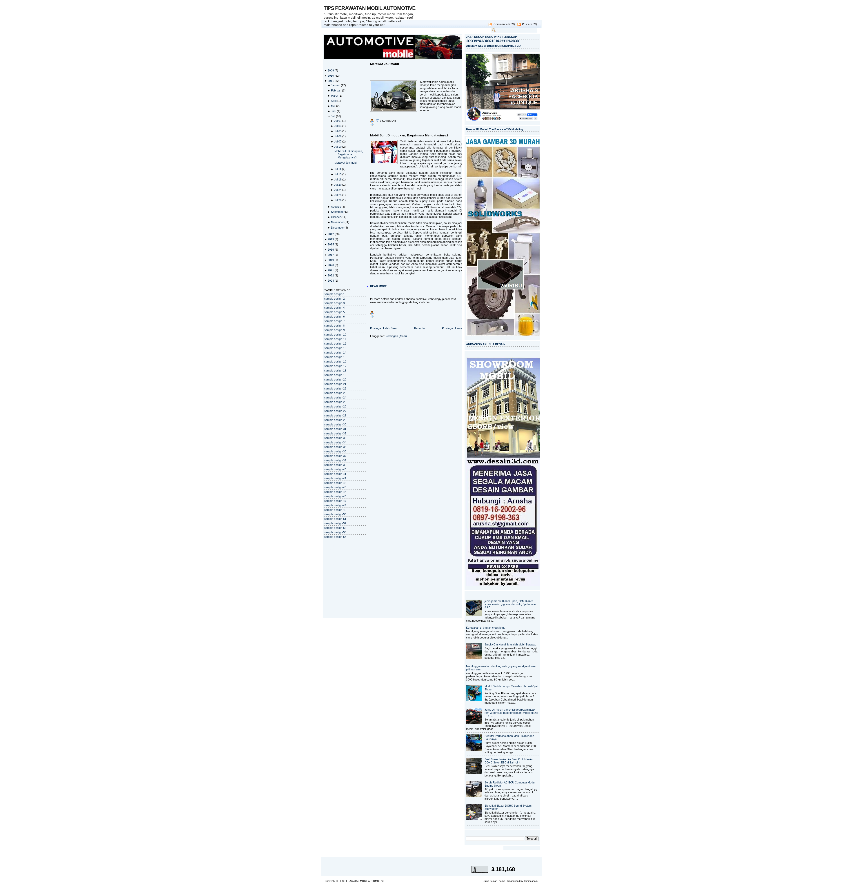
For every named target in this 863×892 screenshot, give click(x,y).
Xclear (493, 881)
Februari (336, 90)
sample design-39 (335, 465)
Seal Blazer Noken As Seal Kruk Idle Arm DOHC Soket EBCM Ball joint (509, 761)
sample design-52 (335, 523)
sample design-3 (334, 303)
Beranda (419, 328)
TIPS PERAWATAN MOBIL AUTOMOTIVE (369, 8)
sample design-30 (335, 424)
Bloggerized (513, 881)
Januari (336, 85)
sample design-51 (335, 519)
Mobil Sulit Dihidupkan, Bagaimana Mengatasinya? (348, 154)
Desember (338, 227)
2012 (331, 234)
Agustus (336, 206)
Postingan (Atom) (396, 336)
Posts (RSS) (529, 24)
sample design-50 (335, 514)
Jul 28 (338, 200)
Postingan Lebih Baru (383, 328)
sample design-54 (335, 532)
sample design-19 (335, 375)
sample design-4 (334, 307)
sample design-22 (335, 388)
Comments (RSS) (504, 24)
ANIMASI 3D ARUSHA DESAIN (485, 344)
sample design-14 (335, 352)
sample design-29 (335, 420)
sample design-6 (334, 316)
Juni (334, 111)
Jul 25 (338, 195)
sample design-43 (335, 483)
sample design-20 (335, 379)
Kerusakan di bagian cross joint (485, 627)
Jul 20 (338, 184)
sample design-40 (335, 469)
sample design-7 (334, 321)
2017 (331, 254)
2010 (331, 75)
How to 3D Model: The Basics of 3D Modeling (494, 129)
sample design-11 (335, 339)
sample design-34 (335, 442)
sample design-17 (335, 366)
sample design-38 (335, 460)
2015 (331, 244)
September (338, 212)
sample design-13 (335, 348)
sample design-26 (335, 406)
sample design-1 (334, 294)
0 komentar (388, 120)
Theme (501, 881)
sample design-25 (335, 402)
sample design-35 (335, 447)
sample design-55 (335, 536)
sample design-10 (335, 334)
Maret (335, 95)
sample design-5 (334, 312)
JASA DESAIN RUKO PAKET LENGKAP (491, 36)
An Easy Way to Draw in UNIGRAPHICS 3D (493, 45)
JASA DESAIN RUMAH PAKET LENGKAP (492, 41)
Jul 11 (338, 169)
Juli (333, 116)
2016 (331, 249)
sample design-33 (335, 438)
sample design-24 (335, 397)
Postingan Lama (452, 328)
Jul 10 (338, 146)
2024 (331, 280)
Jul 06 (338, 136)
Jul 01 (338, 120)
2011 (331, 80)
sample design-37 (335, 456)
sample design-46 (335, 496)
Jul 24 (338, 189)
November (338, 222)
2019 (331, 260)
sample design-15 (335, 357)
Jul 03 (338, 126)
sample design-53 (335, 527)
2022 (331, 275)
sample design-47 (335, 501)
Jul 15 (338, 174)
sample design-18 (335, 370)
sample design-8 (334, 325)
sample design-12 (335, 343)
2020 (331, 265)
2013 (331, 239)
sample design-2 (334, 298)
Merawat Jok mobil (345, 162)
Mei (333, 106)
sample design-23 (335, 393)
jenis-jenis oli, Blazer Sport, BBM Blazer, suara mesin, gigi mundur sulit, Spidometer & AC (511, 604)
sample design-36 (335, 451)
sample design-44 (335, 487)
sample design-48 (335, 505)
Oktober (336, 217)
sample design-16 (335, 361)
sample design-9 (334, 330)
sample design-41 (335, 474)
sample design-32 (335, 433)
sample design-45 (335, 492)
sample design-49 (335, 510)
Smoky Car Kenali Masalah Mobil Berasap (510, 644)
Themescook (531, 881)
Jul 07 (338, 141)
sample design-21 (335, 384)
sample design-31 (335, 429)
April (334, 100)
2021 (331, 270)
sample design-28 (335, 415)
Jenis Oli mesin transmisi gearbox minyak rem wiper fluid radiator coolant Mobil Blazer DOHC (511, 713)
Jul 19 (338, 179)
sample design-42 (335, 478)
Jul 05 (338, 131)
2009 (331, 70)
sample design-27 (335, 411)
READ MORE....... (380, 286)
